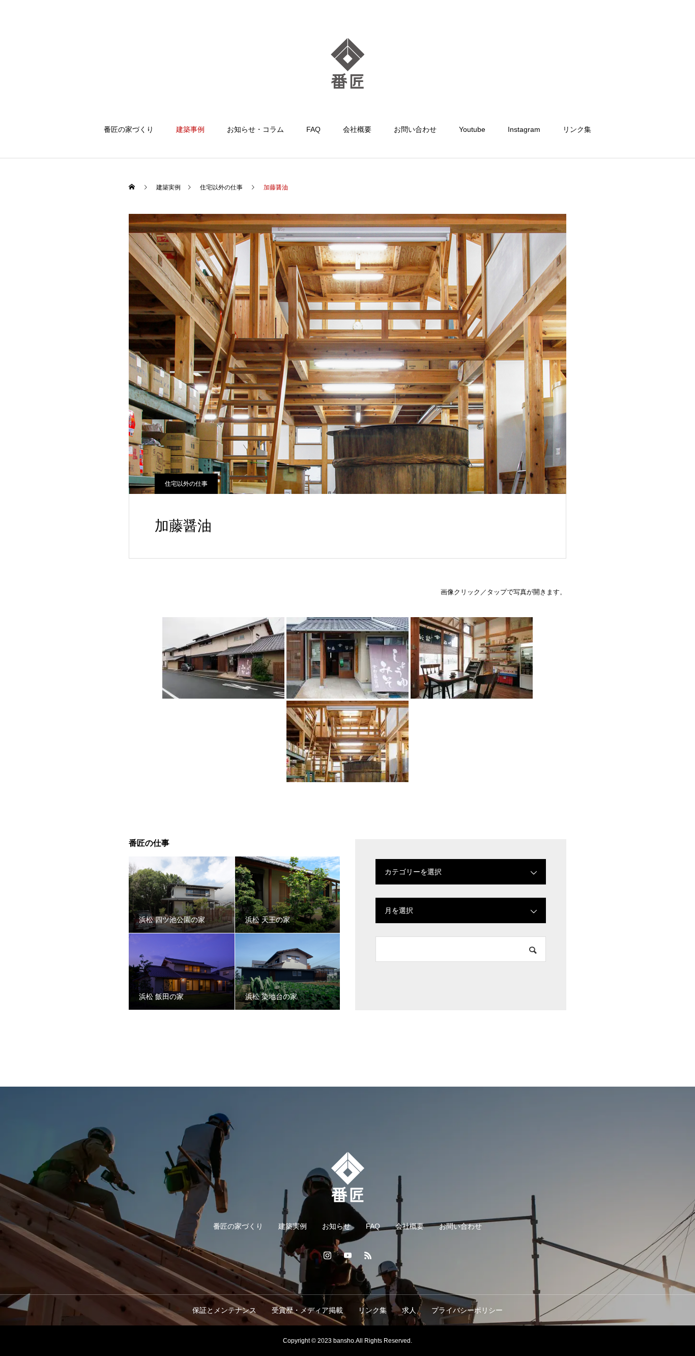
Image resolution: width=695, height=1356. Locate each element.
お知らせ (336, 1226)
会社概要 (357, 129)
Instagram (524, 129)
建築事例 (190, 129)
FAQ (313, 129)
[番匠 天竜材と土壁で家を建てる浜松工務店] (347, 63)
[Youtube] (347, 1255)
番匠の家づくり (129, 129)
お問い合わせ (415, 129)
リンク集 (577, 129)
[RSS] (368, 1255)
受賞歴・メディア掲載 (307, 1310)
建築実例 (292, 1226)
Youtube (472, 129)
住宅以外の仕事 (186, 483)
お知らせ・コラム (255, 129)
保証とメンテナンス (224, 1310)
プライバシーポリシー (467, 1310)
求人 (409, 1310)
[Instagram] (327, 1255)
